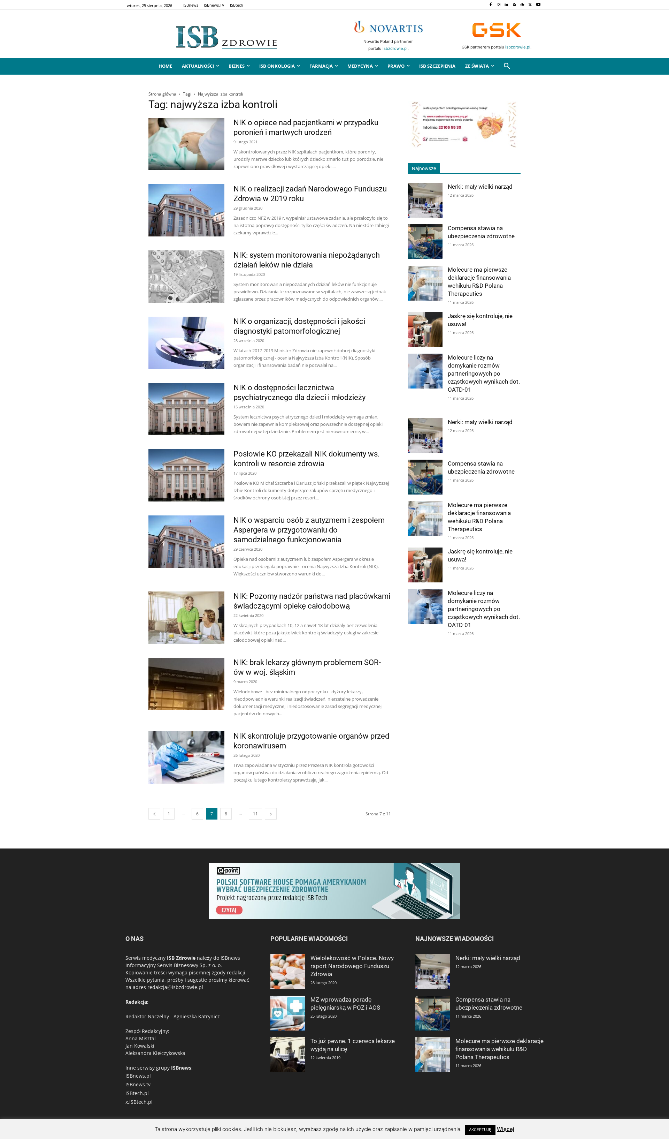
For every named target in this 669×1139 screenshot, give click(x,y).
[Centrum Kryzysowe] (464, 146)
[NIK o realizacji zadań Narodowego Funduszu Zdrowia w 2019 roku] (186, 210)
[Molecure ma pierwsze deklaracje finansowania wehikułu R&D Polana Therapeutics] (425, 283)
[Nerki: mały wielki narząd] (425, 200)
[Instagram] (498, 5)
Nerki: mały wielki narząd (480, 186)
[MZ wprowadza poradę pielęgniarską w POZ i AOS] (287, 1013)
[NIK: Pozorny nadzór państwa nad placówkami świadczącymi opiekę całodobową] (186, 617)
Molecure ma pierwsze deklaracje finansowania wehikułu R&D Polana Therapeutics (499, 1049)
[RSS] (514, 5)
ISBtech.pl (137, 1093)
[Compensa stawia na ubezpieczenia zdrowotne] (425, 241)
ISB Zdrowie (181, 958)
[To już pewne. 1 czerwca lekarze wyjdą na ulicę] (287, 1054)
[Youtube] (538, 5)
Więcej (505, 1129)
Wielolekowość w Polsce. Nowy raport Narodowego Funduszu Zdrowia (352, 966)
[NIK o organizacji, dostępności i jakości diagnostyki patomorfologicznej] (186, 343)
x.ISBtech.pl (139, 1102)
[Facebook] (490, 5)
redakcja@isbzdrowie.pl (175, 987)
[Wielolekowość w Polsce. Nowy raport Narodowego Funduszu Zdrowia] (287, 971)
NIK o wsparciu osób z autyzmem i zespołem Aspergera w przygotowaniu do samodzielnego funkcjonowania (309, 530)
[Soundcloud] (522, 5)
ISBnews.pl (138, 1075)
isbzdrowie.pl (395, 48)
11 (255, 814)
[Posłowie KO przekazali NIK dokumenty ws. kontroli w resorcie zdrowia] (186, 475)
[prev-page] (154, 814)
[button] (507, 66)
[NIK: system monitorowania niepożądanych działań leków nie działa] (186, 276)
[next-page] (271, 814)
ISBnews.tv (138, 1084)
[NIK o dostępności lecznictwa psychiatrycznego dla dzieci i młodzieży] (186, 409)
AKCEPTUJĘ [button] (480, 1129)
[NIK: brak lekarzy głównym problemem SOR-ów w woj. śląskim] (186, 684)
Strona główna (162, 94)
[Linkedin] (506, 5)
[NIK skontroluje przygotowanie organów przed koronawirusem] (186, 757)
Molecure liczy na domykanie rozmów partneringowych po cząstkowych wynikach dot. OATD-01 (484, 373)
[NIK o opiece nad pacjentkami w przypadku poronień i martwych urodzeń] (186, 144)
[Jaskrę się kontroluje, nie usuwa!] (425, 329)
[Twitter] (530, 5)
